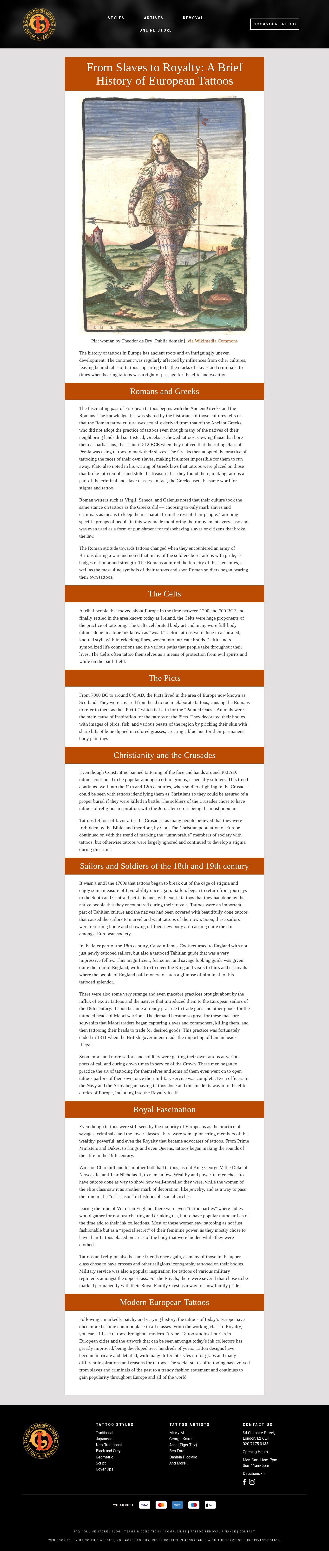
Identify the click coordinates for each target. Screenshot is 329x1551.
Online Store (155, 30)
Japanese (104, 1439)
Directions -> (253, 1473)
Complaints (176, 1531)
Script (101, 1463)
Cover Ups (104, 1469)
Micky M (176, 1433)
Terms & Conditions (142, 1531)
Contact (247, 1531)
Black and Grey (108, 1451)
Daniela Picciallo (183, 1457)
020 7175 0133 (256, 1444)
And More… (178, 1463)
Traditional (104, 1433)
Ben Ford (176, 1451)
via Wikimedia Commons (213, 340)
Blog (116, 1531)
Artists (154, 18)
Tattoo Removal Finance (213, 1531)
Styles (116, 18)
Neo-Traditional (109, 1445)
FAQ (77, 1531)
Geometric (104, 1457)
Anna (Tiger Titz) (183, 1445)
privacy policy (265, 1540)
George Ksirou (181, 1439)
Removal (193, 18)
